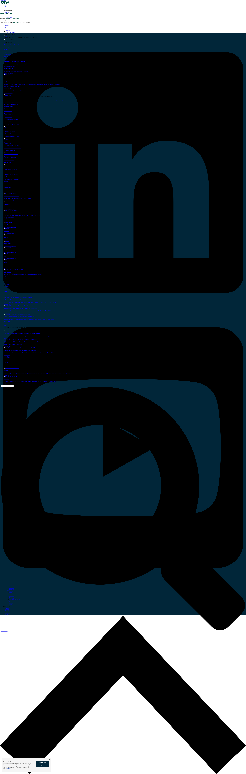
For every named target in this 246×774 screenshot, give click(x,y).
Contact (5, 631)
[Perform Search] (13, 386)
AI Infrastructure (8, 117)
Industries (5, 218)
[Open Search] (123, 629)
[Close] (49, 759)
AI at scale (7, 44)
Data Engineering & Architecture (11, 119)
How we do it (6, 181)
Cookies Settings (43, 768)
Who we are (6, 356)
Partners (5, 266)
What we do (6, 5)
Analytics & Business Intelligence (12, 121)
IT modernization (22, 44)
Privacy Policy (8, 768)
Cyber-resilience (14, 44)
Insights (5, 277)
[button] (123, 773)
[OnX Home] (5, 3)
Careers (2, 631)
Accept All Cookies (42, 762)
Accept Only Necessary (42, 765)
